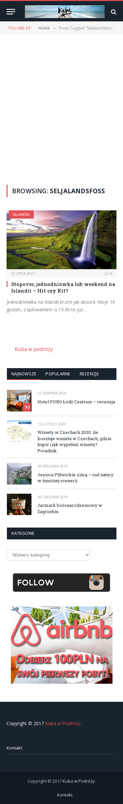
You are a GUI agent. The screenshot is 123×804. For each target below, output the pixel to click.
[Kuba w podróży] (65, 11)
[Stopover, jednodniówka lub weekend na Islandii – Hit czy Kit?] (61, 239)
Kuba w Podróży (62, 723)
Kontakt (14, 748)
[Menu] (11, 11)
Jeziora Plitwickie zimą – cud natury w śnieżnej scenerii (75, 478)
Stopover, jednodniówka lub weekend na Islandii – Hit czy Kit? (63, 287)
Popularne (58, 374)
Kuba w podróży (34, 349)
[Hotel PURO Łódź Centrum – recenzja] (19, 400)
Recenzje (89, 374)
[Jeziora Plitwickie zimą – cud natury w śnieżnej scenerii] (19, 473)
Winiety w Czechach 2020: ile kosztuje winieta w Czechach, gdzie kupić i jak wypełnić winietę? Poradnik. (74, 441)
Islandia (21, 214)
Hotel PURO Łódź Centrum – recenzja (76, 402)
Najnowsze (23, 374)
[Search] (113, 11)
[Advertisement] (61, 109)
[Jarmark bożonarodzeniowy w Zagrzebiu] (19, 504)
